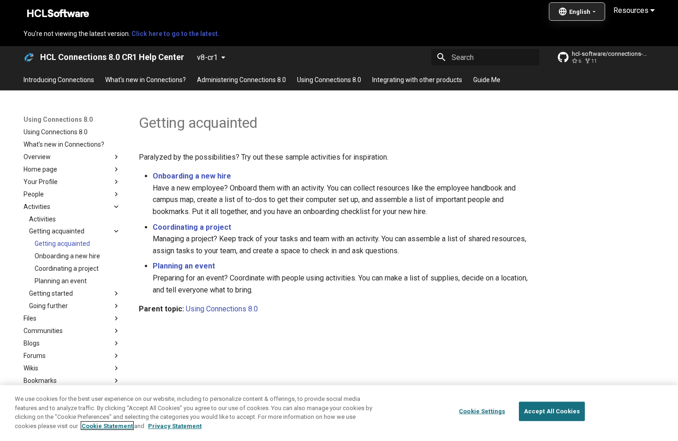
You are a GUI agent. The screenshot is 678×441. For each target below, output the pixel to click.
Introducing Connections (59, 79)
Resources (631, 10)
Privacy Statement (175, 425)
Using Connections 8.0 (329, 79)
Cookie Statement (107, 425)
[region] (339, 413)
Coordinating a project (192, 227)
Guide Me (486, 79)
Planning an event (184, 266)
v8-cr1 (207, 57)
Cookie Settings (482, 411)
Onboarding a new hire (192, 176)
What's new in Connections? (145, 79)
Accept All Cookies (552, 411)
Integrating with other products (417, 79)
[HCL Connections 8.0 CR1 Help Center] (29, 57)
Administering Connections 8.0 (241, 79)
